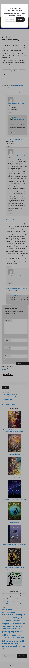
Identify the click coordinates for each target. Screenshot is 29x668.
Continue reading (14, 24)
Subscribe (21, 19)
